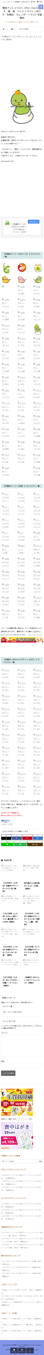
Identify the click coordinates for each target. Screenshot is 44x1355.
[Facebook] (17, 838)
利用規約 (17, 2)
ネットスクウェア (22, 1119)
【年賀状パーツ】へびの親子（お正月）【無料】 (17, 1290)
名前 (2, 1061)
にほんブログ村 (7, 824)
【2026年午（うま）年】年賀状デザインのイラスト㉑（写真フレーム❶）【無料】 (32, 919)
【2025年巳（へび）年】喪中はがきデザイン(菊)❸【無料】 (21, 1273)
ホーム (6, 29)
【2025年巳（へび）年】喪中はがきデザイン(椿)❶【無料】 (21, 1267)
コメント (4, 1032)
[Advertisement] (22, 65)
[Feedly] (20, 844)
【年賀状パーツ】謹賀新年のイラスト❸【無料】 (17, 1325)
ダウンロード (33, 221)
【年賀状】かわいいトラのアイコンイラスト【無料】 (32, 980)
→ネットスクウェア (34, 635)
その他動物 (24, 29)
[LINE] (7, 844)
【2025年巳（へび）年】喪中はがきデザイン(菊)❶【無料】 (21, 1261)
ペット (15, 29)
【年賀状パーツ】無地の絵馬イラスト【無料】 (16, 1319)
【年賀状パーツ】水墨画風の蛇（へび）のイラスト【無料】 (21, 1302)
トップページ (8, 2)
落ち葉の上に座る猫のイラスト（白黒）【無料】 (32, 886)
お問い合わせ (26, 2)
